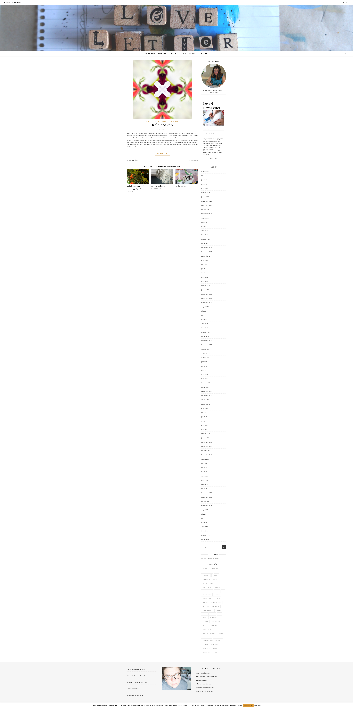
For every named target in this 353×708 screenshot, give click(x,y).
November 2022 (206, 345)
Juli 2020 (204, 463)
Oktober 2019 (205, 501)
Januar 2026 (205, 197)
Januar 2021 (205, 438)
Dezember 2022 (206, 340)
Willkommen (150, 53)
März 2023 (204, 328)
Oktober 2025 (205, 209)
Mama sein (217, 637)
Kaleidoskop (162, 124)
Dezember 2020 (206, 442)
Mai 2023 (204, 319)
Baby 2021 (206, 575)
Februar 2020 (205, 484)
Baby (216, 572)
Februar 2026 (205, 192)
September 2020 (206, 455)
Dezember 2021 (206, 391)
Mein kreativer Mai (133, 689)
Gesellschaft (207, 610)
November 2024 (206, 252)
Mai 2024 (204, 273)
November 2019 (206, 497)
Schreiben (206, 648)
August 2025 (205, 218)
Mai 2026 (204, 184)
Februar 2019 (205, 535)
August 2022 (205, 357)
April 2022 (204, 374)
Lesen (221, 633)
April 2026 (204, 188)
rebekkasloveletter (133, 160)
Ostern (205, 644)
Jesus (204, 625)
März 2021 (204, 429)
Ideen (204, 617)
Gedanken (155, 121)
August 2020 (205, 459)
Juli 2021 (204, 412)
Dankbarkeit (207, 591)
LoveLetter (207, 637)
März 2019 (204, 531)
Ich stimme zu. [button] (248, 705)
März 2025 (204, 235)
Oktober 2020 (205, 450)
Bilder (148, 121)
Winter (216, 652)
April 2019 (204, 527)
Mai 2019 (204, 522)
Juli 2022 (204, 362)
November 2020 (206, 446)
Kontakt (204, 53)
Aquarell (214, 568)
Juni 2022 (204, 366)
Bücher (213, 583)
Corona (217, 587)
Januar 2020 (205, 489)
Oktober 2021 (205, 400)
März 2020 (204, 480)
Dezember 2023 (206, 294)
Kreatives (213, 625)
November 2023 (206, 298)
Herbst (212, 614)
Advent (205, 568)
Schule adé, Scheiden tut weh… (136, 676)
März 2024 (204, 281)
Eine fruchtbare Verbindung (205, 688)
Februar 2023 (205, 332)
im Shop (205, 621)
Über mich (162, 53)
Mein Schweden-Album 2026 (136, 669)
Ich (168, 121)
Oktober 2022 (205, 349)
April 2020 (204, 476)
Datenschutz (16, 2)
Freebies (192, 53)
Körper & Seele (208, 629)
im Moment (214, 617)
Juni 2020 (204, 467)
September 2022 (206, 353)
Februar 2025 (205, 239)
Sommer (216, 648)
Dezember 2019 (206, 493)
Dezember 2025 (206, 201)
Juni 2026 (204, 180)
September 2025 (206, 214)
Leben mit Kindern (209, 633)
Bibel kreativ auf (204, 691)
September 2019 (206, 505)
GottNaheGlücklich (202, 680)
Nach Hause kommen (203, 673)
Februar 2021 (205, 434)
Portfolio (174, 53)
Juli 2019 (204, 514)
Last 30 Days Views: (207, 558)
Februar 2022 (205, 383)
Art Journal (207, 572)
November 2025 (206, 205)
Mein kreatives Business (211, 640)
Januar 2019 (205, 539)
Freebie (205, 602)
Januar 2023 (205, 336)
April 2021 (204, 425)
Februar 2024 (205, 286)
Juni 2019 (204, 518)
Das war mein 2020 (158, 186)
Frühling (206, 606)
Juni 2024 (204, 269)
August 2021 (205, 408)
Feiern (218, 598)
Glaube (163, 121)
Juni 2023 (204, 315)
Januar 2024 (205, 290)
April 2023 (204, 324)
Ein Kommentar (193, 160)
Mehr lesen (257, 705)
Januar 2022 (205, 387)
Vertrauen (206, 652)
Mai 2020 (204, 472)
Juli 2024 (204, 264)
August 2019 (205, 510)
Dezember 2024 (206, 247)
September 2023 (206, 302)
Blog (184, 53)
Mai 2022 (204, 370)
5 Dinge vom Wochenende (135, 695)
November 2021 (206, 395)
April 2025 (204, 231)
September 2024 (206, 256)
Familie (217, 595)
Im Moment (175, 121)
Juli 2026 (204, 176)
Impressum (7, 2)
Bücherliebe (207, 587)
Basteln (216, 575)
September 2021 (206, 404)
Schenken (214, 644)
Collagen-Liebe (181, 186)
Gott (204, 614)
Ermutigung (207, 595)
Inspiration (216, 621)
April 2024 (204, 277)
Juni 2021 (204, 417)
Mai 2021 (204, 421)
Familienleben (208, 598)
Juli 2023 (204, 311)
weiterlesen (162, 153)
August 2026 (205, 171)
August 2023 (205, 307)
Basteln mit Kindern (210, 579)
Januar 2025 (205, 243)
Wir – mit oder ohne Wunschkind (206, 677)
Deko (216, 591)
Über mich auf (204, 684)
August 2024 (205, 260)
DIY (223, 591)
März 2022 (204, 379)
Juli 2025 (204, 222)
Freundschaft (216, 602)
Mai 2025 (204, 226)
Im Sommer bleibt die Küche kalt (137, 682)
